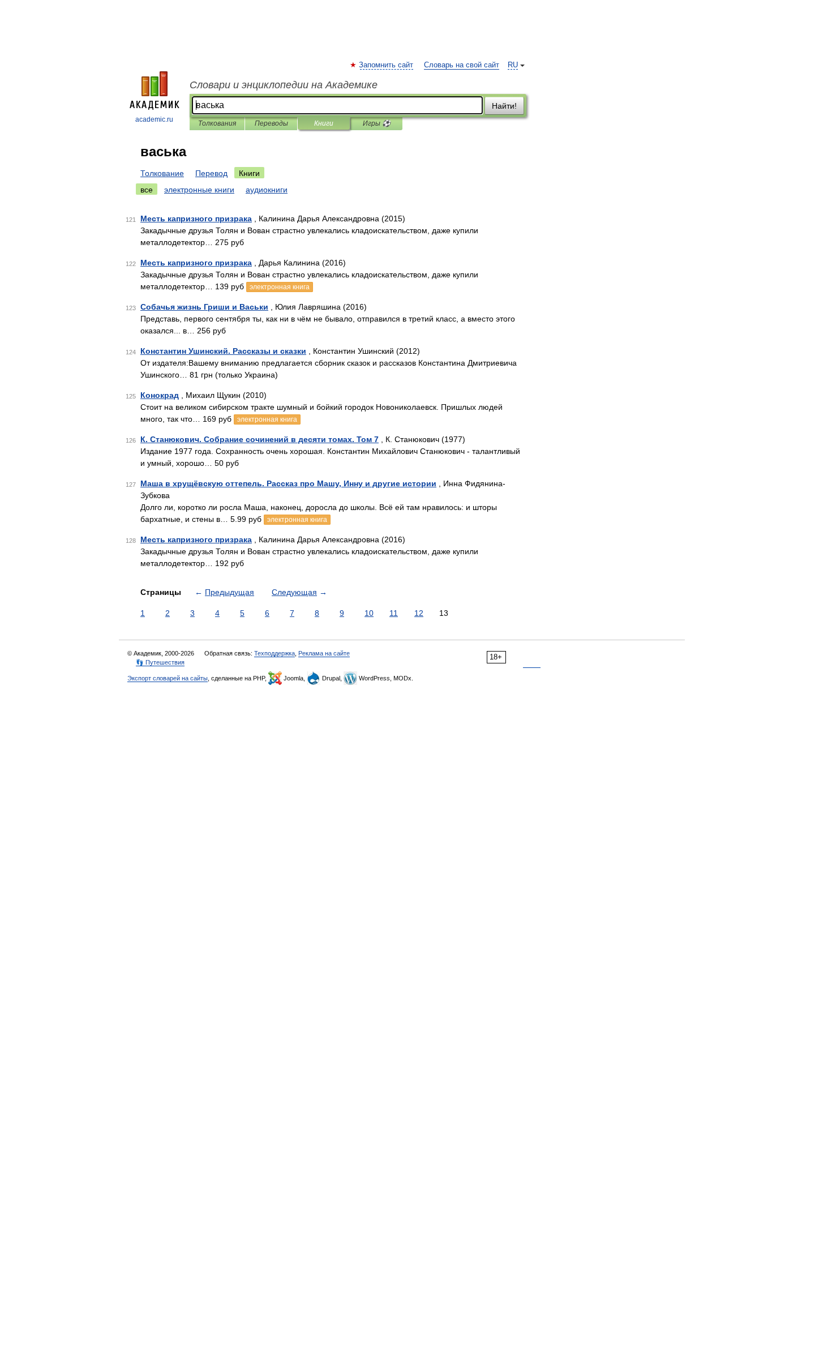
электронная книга (280, 287)
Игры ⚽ (377, 123)
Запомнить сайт (386, 65)
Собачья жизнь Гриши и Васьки (204, 306)
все (146, 189)
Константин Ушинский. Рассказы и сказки (223, 350)
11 (393, 613)
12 (418, 613)
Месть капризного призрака (196, 218)
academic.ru (154, 119)
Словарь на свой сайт (461, 65)
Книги (323, 123)
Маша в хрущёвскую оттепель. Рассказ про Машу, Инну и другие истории (288, 483)
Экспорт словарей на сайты (167, 678)
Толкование (162, 173)
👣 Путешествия (160, 662)
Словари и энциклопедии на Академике (284, 85)
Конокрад (159, 395)
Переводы (271, 123)
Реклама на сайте (324, 653)
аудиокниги (267, 189)
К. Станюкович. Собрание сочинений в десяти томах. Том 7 (259, 439)
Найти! (504, 105)
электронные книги (199, 189)
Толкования (217, 123)
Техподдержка (274, 653)
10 (369, 613)
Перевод (211, 173)
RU (513, 65)
